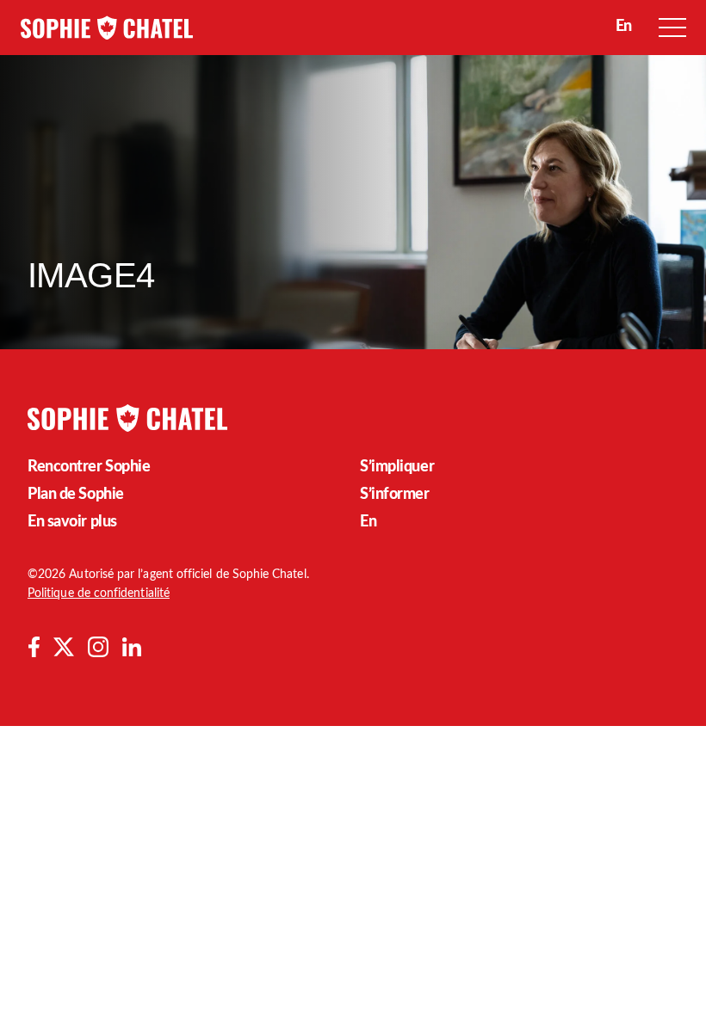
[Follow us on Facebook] (34, 647)
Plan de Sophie (76, 494)
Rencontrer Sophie (89, 467)
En (368, 522)
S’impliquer (397, 467)
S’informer (395, 494)
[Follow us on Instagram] (98, 647)
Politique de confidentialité (99, 593)
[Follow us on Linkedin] (131, 646)
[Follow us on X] (63, 647)
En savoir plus (72, 522)
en (624, 26)
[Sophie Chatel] (107, 27)
